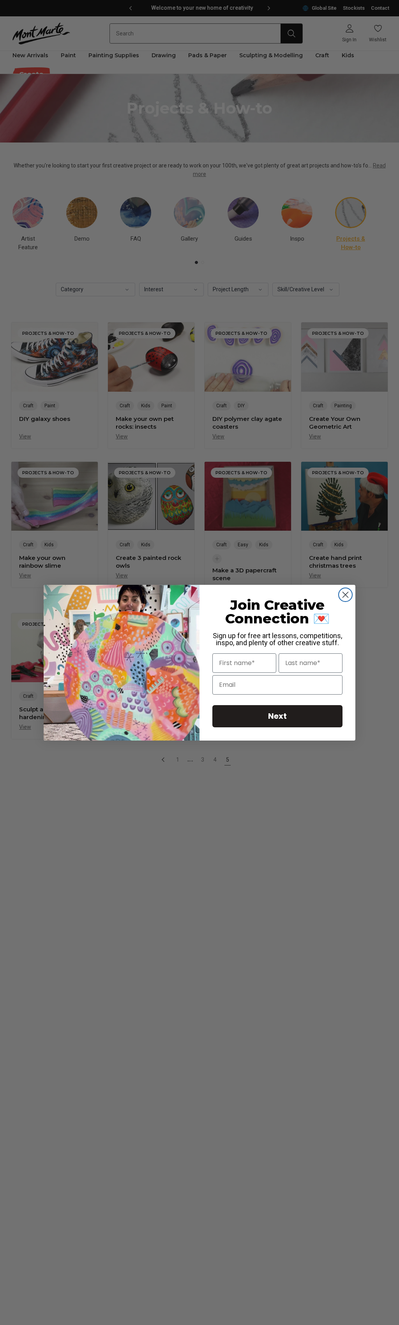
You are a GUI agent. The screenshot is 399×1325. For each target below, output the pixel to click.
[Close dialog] (345, 595)
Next (277, 716)
